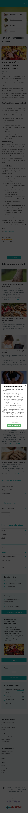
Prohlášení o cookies (18, 418)
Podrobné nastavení (14, 422)
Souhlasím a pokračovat (14, 425)
